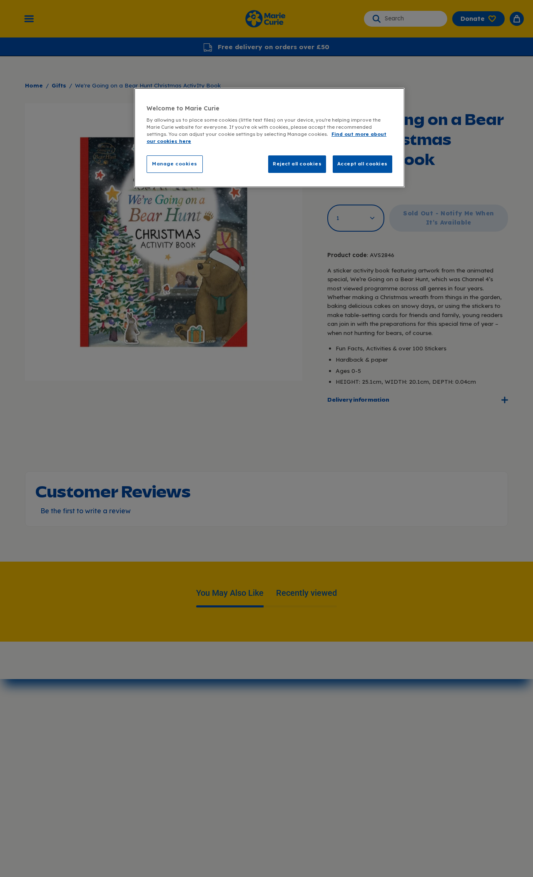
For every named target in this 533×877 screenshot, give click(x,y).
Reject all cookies (297, 164)
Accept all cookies (362, 164)
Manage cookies (174, 164)
